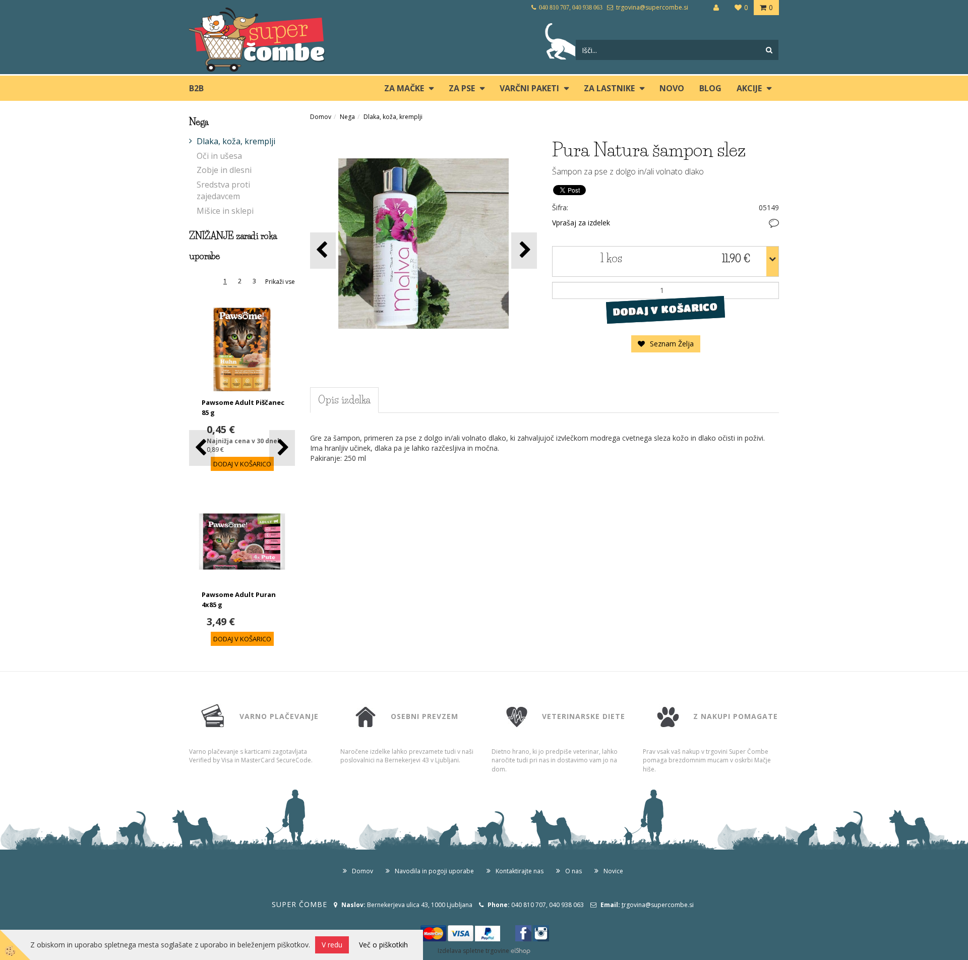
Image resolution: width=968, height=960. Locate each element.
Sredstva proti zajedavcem (223, 190)
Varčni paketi (529, 88)
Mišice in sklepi (225, 210)
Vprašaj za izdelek (581, 222)
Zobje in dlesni (224, 169)
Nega (347, 116)
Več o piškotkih (383, 944)
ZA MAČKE (404, 88)
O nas (573, 871)
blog (710, 88)
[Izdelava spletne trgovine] (520, 950)
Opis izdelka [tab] (344, 400)
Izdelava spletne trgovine (473, 950)
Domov (320, 116)
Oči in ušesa (219, 155)
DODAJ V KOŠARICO (665, 309)
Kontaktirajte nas (519, 871)
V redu (332, 944)
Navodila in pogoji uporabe (434, 871)
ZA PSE (462, 88)
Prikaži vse (280, 281)
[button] (282, 448)
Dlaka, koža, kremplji (236, 141)
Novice (613, 871)
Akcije (749, 88)
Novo (671, 88)
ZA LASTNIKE (609, 88)
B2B (196, 88)
